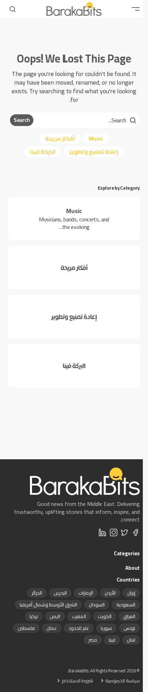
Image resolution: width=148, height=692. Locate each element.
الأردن (110, 592)
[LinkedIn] (102, 532)
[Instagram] (113, 532)
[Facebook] (135, 532)
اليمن (55, 616)
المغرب (79, 616)
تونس (129, 628)
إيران (131, 592)
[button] (135, 9)
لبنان (131, 639)
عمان (51, 628)
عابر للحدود (78, 628)
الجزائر (37, 592)
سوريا (106, 628)
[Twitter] (124, 532)
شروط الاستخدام (77, 680)
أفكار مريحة (60, 138)
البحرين (60, 592)
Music (96, 138)
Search (22, 120)
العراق (129, 616)
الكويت (105, 616)
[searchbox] (85, 120)
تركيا (34, 616)
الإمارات (85, 592)
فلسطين (26, 628)
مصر (92, 639)
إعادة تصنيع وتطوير (94, 151)
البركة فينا (43, 151)
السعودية (125, 604)
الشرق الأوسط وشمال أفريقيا (48, 604)
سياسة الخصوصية (122, 680)
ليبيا (112, 639)
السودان (97, 604)
